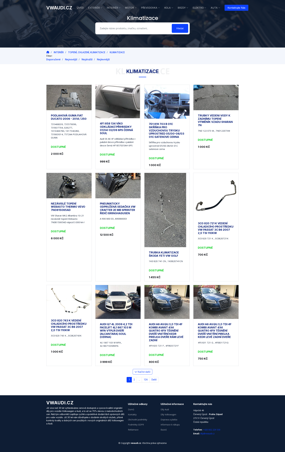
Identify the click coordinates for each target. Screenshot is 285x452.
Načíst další (143, 371)
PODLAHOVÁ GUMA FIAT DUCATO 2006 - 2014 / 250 (69, 117)
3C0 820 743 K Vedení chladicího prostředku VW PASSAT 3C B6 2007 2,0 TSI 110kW (69, 325)
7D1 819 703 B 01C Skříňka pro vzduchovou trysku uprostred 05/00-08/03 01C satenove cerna (166, 130)
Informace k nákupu (170, 425)
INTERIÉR (59, 52)
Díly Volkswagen (168, 415)
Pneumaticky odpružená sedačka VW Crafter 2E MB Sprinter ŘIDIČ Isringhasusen (118, 208)
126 (146, 379)
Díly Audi (165, 409)
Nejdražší (87, 59)
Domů (131, 409)
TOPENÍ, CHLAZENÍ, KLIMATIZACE (86, 52)
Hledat (180, 28)
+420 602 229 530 (211, 429)
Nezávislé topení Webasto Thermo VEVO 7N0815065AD (68, 207)
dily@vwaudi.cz (207, 433)
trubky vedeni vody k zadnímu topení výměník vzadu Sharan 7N (215, 120)
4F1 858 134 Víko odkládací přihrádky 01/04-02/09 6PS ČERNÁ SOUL (116, 128)
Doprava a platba (169, 420)
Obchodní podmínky (137, 420)
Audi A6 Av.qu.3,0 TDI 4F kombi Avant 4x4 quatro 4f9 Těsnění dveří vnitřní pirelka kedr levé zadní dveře (214, 331)
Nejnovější (71, 59)
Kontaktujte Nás (236, 7)
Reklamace (133, 430)
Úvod (80, 7)
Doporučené (53, 59)
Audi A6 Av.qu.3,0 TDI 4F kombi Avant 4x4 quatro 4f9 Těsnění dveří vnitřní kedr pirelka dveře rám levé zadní (166, 332)
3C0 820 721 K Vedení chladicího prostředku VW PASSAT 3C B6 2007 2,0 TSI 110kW (215, 228)
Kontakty (132, 415)
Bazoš (164, 430)
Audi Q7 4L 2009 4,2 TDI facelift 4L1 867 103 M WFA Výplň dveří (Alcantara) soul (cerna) (116, 331)
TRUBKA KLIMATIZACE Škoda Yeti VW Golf (164, 254)
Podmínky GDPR (136, 425)
